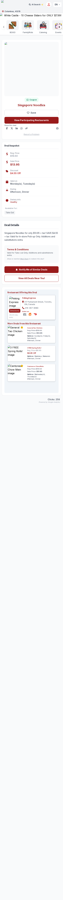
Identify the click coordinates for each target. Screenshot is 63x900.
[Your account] (49, 5)
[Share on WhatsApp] (21, 128)
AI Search (36, 4)
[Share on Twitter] (11, 128)
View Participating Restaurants (31, 120)
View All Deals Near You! (31, 278)
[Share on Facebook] (6, 128)
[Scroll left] (3, 27)
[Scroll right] (59, 27)
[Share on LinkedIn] (16, 128)
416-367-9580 (31, 308)
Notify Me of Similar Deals (33, 269)
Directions (14, 311)
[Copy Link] (26, 128)
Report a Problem (31, 134)
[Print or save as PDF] (57, 128)
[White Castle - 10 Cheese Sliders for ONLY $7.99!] (31, 16)
